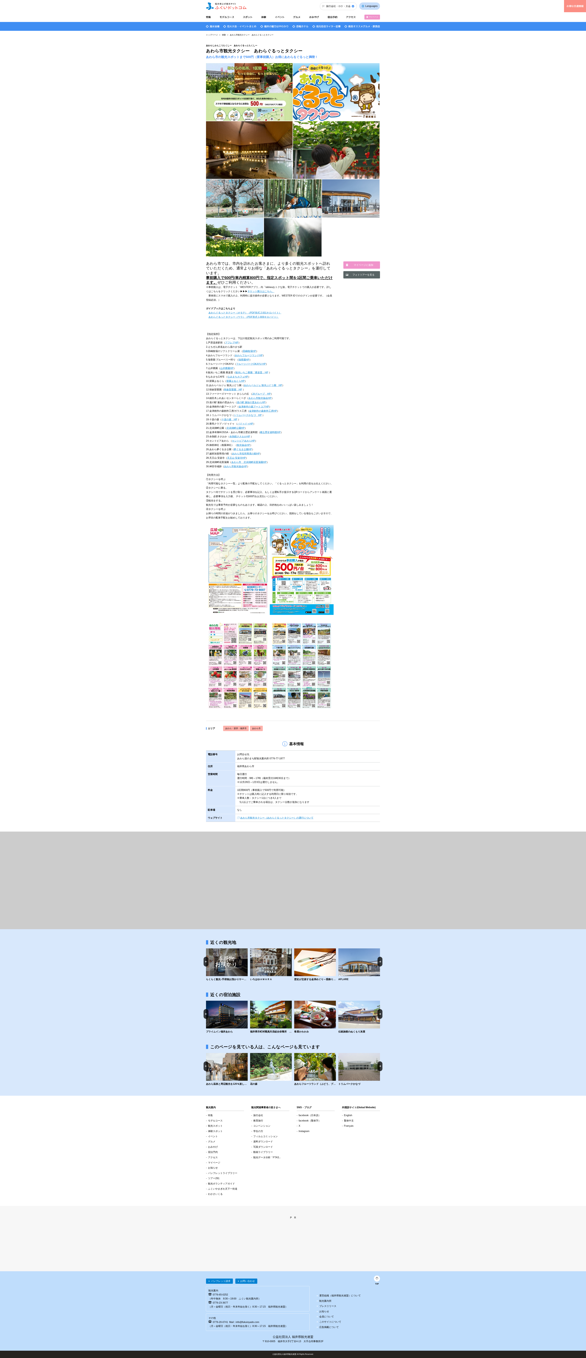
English (348, 1115)
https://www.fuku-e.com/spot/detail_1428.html (271, 1069)
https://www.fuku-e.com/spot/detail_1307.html (359, 1069)
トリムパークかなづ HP (248, 415)
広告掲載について (329, 1327)
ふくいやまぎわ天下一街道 (222, 1189)
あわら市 (256, 728)
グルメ (296, 17)
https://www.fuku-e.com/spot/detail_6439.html (227, 964)
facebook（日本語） (310, 1115)
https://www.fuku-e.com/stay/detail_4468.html (359, 1017)
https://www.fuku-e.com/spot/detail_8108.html (315, 964)
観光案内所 (325, 1301)
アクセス (351, 17)
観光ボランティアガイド (221, 1183)
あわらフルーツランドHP (249, 355)
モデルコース (227, 17)
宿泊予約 (332, 17)
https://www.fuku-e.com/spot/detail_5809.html (315, 1069)
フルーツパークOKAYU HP (251, 364)
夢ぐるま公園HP (243, 449)
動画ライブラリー (263, 1152)
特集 (208, 17)
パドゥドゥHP (245, 423)
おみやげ (314, 17)
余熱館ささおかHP (240, 436)
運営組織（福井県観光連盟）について (340, 1295)
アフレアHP (231, 342)
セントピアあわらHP (243, 441)
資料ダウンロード (263, 1141)
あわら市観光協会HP (259, 398)
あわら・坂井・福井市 (236, 728)
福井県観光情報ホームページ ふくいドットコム (226, 6)
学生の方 (258, 1131)
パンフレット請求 (220, 1281)
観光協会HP (243, 445)
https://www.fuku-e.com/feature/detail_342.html (227, 1069)
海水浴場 (214, 26)
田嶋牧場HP (249, 351)
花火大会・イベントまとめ (241, 26)
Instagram (304, 1131)
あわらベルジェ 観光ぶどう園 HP (263, 385)
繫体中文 (349, 1120)
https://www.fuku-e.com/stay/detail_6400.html (227, 1017)
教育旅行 (258, 1120)
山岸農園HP (226, 368)
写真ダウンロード (263, 1147)
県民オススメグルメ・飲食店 (364, 26)
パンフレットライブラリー (222, 1173)
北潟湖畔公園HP (235, 428)
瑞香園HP (244, 359)
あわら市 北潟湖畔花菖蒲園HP (249, 462)
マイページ (373, 17)
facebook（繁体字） (310, 1120)
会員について (326, 1316)
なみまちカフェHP (238, 376)
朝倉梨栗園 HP (233, 389)
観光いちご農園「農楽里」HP (251, 372)
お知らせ (213, 1167)
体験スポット (215, 1131)
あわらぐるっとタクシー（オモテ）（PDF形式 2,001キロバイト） (244, 312)
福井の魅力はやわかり (276, 26)
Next (380, 961)
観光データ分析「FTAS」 (267, 1157)
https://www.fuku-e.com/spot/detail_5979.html (359, 964)
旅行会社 (258, 1115)
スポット (248, 17)
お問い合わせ (247, 1281)
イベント (280, 17)
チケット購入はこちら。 (261, 291)
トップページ (212, 35)
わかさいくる (215, 1194)
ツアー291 (213, 1178)
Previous (206, 961)
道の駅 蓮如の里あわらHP (251, 402)
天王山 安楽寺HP (236, 458)
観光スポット (215, 1126)
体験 (224, 35)
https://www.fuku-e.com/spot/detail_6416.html (271, 964)
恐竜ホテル (302, 26)
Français (348, 1126)
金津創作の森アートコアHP (254, 406)
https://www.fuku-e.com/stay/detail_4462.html (271, 1017)
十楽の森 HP (229, 419)
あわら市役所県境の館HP (246, 453)
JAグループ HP (261, 394)
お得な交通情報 (575, 6)
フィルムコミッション (265, 1136)
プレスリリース (327, 1306)
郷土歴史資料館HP (270, 432)
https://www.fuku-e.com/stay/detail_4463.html (315, 1017)
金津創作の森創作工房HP (263, 411)
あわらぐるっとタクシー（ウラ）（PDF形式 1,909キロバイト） (243, 317)
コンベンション (261, 1126)
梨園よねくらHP (235, 381)
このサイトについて (330, 1321)
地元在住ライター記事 (328, 26)
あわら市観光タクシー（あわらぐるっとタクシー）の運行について (276, 817)
